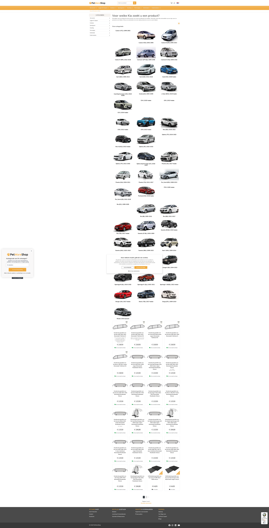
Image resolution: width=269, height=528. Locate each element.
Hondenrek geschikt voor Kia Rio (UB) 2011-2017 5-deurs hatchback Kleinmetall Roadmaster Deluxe (155, 450)
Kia (99, 11)
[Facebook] (170, 525)
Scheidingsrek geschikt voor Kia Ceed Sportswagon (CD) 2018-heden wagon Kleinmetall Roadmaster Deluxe (137, 423)
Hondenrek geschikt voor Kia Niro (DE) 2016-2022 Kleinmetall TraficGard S (120, 334)
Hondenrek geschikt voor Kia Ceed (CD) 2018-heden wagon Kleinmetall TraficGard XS (154, 335)
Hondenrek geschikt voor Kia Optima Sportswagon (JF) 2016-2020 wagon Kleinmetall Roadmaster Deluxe (155, 423)
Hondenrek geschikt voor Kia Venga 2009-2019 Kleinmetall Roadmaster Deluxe (120, 478)
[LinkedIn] (176, 525)
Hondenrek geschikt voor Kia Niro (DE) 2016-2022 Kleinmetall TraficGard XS (137, 334)
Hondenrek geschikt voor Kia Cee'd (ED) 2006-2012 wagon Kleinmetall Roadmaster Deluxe (137, 450)
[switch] (264, 523)
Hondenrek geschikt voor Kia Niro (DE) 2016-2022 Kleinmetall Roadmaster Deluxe (172, 365)
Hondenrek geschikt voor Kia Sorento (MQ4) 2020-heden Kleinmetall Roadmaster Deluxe (120, 422)
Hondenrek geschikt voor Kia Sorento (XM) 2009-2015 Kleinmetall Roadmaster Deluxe (172, 450)
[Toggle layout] (179, 23)
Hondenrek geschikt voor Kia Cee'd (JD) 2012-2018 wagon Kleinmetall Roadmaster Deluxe (137, 365)
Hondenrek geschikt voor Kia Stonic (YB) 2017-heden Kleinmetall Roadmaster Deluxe (172, 393)
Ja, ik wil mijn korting (17, 269)
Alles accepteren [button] (140, 267)
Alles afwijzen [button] (127, 267)
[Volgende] (149, 497)
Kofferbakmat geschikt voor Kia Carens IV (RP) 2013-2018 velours (154, 477)
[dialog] (134, 264)
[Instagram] (173, 525)
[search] (134, 2)
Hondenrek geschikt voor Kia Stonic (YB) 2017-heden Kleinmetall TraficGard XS (120, 364)
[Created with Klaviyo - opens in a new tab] (17, 278)
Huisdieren (95, 11)
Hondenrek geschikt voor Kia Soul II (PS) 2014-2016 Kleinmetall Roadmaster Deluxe (137, 393)
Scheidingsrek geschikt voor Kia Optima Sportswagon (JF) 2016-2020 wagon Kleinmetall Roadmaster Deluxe (172, 423)
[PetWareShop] (97, 3)
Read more (147, 264)
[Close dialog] (31, 251)
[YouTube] (179, 525)
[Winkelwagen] (171, 3)
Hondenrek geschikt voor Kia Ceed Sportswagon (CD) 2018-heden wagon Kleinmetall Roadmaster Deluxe (154, 366)
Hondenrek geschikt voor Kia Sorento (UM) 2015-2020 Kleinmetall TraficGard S (172, 334)
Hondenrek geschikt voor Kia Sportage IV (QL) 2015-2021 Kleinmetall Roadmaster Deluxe (154, 393)
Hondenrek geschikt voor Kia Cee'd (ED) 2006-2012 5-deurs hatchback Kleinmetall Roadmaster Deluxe (120, 451)
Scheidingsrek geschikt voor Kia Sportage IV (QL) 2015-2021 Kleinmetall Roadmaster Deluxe (137, 478)
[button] (134, 271)
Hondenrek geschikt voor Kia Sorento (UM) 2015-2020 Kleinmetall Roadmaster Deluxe (120, 393)
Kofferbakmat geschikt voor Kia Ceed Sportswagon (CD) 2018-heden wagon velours (172, 477)
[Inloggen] (174, 3)
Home (91, 11)
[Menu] (267, 513)
